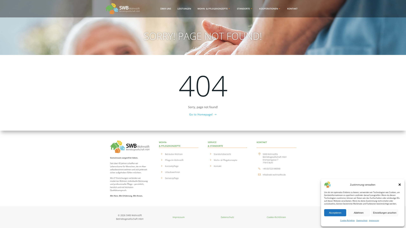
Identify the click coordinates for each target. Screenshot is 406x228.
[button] (399, 184)
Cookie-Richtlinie (347, 220)
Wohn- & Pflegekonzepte (212, 8)
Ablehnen (358, 212)
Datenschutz (361, 220)
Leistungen (184, 8)
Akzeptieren (335, 212)
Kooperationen (268, 8)
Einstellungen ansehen (384, 212)
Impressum (374, 220)
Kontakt (292, 8)
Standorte (243, 8)
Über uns (165, 8)
